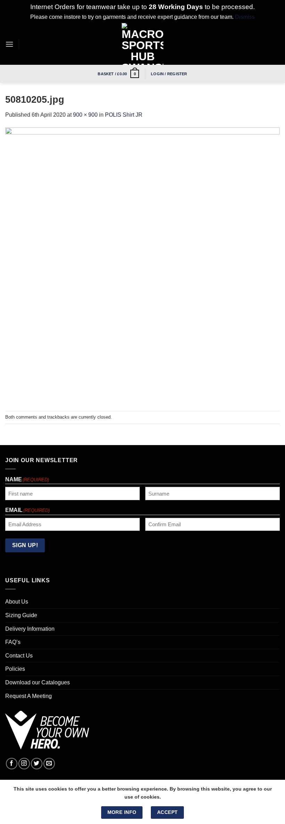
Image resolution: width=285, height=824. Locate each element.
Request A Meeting (28, 696)
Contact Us (19, 656)
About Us (16, 602)
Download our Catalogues (37, 682)
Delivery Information (30, 629)
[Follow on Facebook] (11, 763)
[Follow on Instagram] (24, 763)
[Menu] (9, 44)
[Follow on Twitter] (36, 763)
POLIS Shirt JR (123, 115)
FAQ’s (13, 642)
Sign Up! (25, 545)
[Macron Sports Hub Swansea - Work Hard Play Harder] (142, 44)
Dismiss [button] (245, 17)
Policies (15, 669)
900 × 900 (85, 115)
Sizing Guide (21, 615)
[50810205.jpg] (142, 264)
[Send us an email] (49, 763)
